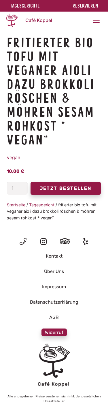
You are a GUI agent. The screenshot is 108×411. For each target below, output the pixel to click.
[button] (96, 20)
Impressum (54, 286)
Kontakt (54, 256)
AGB (54, 317)
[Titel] (23, 241)
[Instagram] (43, 241)
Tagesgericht (41, 204)
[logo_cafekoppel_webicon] (12, 20)
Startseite (16, 204)
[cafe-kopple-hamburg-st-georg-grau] (54, 365)
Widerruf (54, 332)
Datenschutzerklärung (54, 302)
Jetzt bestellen (66, 188)
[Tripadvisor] (65, 241)
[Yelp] (85, 241)
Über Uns (54, 271)
